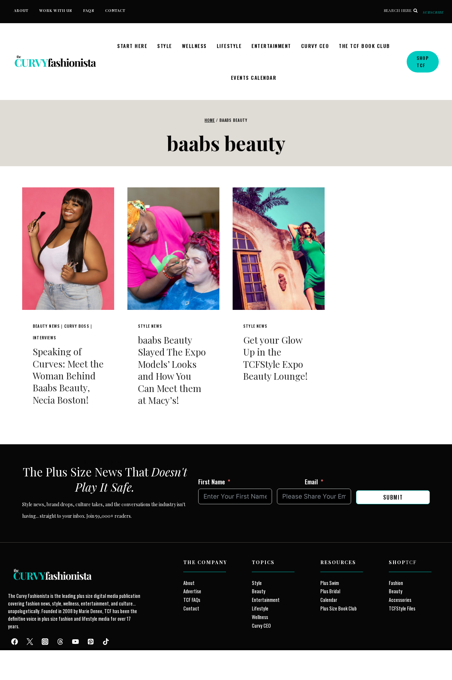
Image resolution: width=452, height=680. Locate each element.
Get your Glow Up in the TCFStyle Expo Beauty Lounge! (275, 358)
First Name (211, 481)
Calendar (328, 599)
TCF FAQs (191, 599)
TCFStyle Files (402, 608)
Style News (150, 326)
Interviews (44, 337)
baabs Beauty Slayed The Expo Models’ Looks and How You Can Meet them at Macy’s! (172, 370)
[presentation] (68, 248)
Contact (115, 10)
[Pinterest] (90, 641)
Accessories (400, 599)
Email (311, 481)
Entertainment (271, 45)
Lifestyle (229, 45)
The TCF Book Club (364, 45)
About (21, 10)
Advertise (192, 591)
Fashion (396, 582)
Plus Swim (329, 582)
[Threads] (60, 641)
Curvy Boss (76, 326)
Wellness (194, 45)
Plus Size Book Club (338, 608)
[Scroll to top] (17, 660)
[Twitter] (29, 641)
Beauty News (46, 326)
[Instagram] (45, 641)
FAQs (88, 10)
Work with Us (55, 10)
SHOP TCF (423, 61)
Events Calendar (254, 77)
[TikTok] (106, 641)
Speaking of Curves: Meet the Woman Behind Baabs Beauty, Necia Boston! (68, 375)
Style (164, 45)
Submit (393, 497)
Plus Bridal (330, 591)
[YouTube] (75, 641)
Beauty (258, 591)
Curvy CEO (315, 45)
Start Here (132, 45)
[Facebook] (14, 641)
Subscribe (433, 12)
